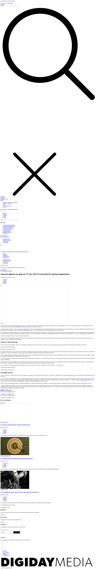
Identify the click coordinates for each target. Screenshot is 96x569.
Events (12, 209)
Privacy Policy (6, 552)
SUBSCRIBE (3, 269)
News (2, 209)
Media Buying (6, 256)
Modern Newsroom (7, 232)
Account (2, 521)
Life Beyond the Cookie (8, 228)
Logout (4, 207)
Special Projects (6, 239)
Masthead (5, 553)
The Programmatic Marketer (9, 226)
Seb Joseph (4, 277)
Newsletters (5, 242)
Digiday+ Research (7, 240)
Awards (16, 209)
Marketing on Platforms (8, 227)
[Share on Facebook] (2, 390)
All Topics (5, 233)
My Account (3, 236)
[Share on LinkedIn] (1, 390)
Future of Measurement (5, 455)
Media (4, 253)
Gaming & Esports (7, 231)
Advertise (5, 551)
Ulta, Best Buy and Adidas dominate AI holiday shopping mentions (14, 251)
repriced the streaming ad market (83, 379)
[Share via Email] (5, 390)
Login (6, 199)
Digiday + (5, 209)
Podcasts (9, 209)
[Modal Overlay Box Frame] (10, 532)
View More (3, 402)
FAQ (4, 204)
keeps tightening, (18, 325)
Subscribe (3, 199)
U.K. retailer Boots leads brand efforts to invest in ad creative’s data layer (17, 458)
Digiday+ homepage (7, 203)
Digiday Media (6, 555)
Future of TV (6, 257)
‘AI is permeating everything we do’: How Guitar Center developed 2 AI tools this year (20, 492)
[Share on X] (4, 390)
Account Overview (7, 205)
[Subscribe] (3, 197)
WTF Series (5, 241)
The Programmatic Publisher (9, 225)
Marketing (5, 255)
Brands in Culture (6, 229)
